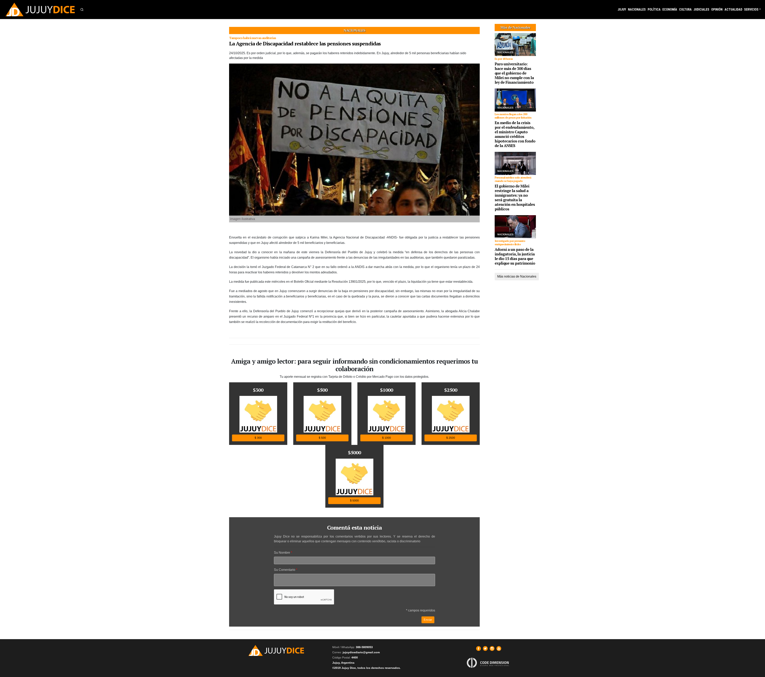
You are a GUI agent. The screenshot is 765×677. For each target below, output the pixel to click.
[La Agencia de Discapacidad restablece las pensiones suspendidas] (354, 140)
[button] (81, 9)
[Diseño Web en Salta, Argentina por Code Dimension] (489, 662)
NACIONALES (637, 9)
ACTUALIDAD (733, 9)
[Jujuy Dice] (40, 9)
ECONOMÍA (669, 9)
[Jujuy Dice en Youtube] (498, 648)
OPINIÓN (717, 9)
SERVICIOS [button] (751, 9)
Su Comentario (284, 569)
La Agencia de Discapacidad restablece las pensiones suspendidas (305, 43)
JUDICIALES (701, 9)
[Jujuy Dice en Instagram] (492, 648)
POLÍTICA (654, 9)
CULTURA (685, 9)
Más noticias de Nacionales (516, 276)
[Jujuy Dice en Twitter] (485, 648)
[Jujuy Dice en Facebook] (478, 648)
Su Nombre (282, 552)
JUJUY (622, 9)
